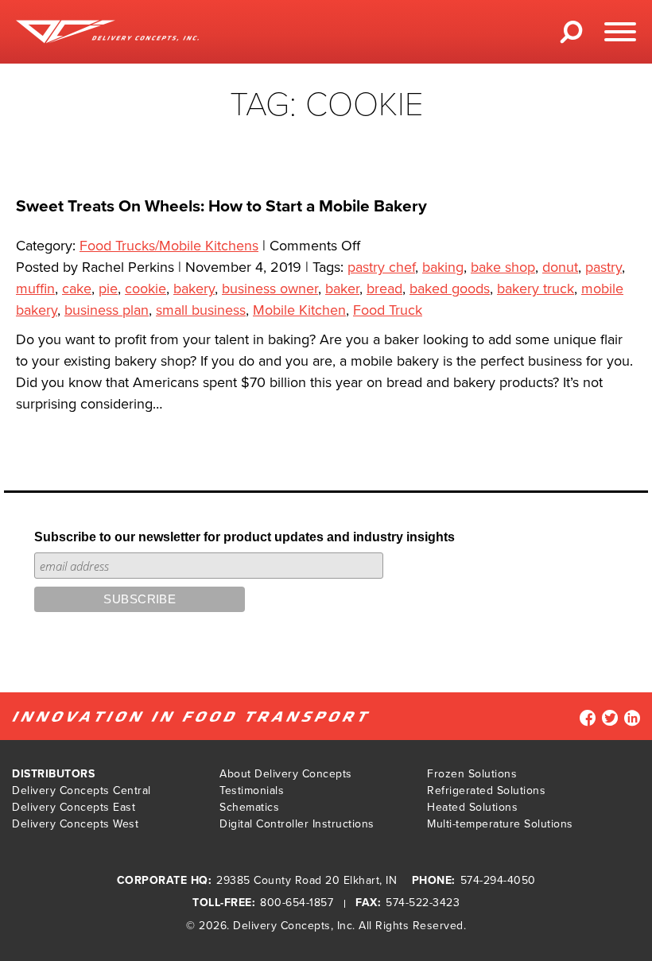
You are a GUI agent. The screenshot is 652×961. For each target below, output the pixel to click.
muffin (35, 288)
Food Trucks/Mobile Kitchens (169, 245)
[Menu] (620, 31)
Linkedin (632, 718)
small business (201, 310)
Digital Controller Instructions (297, 824)
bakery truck (535, 288)
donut (560, 267)
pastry (603, 267)
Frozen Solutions (472, 774)
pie (108, 288)
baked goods (449, 288)
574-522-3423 (423, 902)
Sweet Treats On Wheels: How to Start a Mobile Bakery (221, 206)
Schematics (249, 807)
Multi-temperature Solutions (500, 824)
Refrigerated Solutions (486, 790)
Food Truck (387, 310)
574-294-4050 (498, 880)
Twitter (610, 718)
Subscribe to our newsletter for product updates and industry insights (244, 537)
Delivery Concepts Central (81, 790)
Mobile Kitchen (299, 310)
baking (443, 267)
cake (76, 288)
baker (342, 288)
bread (384, 288)
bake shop (503, 267)
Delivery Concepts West (75, 824)
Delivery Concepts (282, 925)
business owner (270, 288)
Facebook (588, 718)
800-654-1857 (296, 902)
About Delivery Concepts (285, 774)
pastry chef (381, 267)
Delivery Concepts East (73, 807)
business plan (106, 310)
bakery (194, 288)
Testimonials (251, 790)
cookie (145, 288)
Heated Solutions (472, 807)
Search (571, 37)
